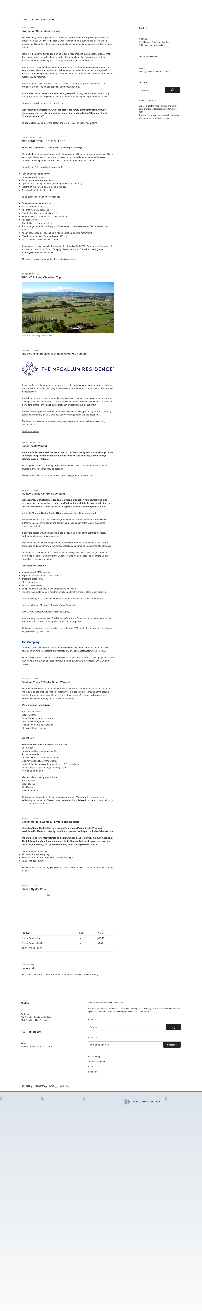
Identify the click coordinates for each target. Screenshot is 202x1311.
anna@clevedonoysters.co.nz (38, 252)
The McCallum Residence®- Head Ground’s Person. (54, 353)
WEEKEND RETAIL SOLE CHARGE (43, 141)
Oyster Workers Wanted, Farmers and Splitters (50, 822)
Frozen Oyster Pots (33, 889)
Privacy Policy (94, 1056)
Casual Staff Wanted (34, 446)
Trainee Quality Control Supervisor (43, 493)
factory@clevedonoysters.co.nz (58, 867)
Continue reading (30, 431)
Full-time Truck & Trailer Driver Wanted (45, 682)
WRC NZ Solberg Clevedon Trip (41, 277)
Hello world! (28, 968)
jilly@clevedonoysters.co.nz (83, 122)
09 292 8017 (53, 475)
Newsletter (92, 1071)
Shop (90, 1066)
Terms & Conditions (96, 1061)
